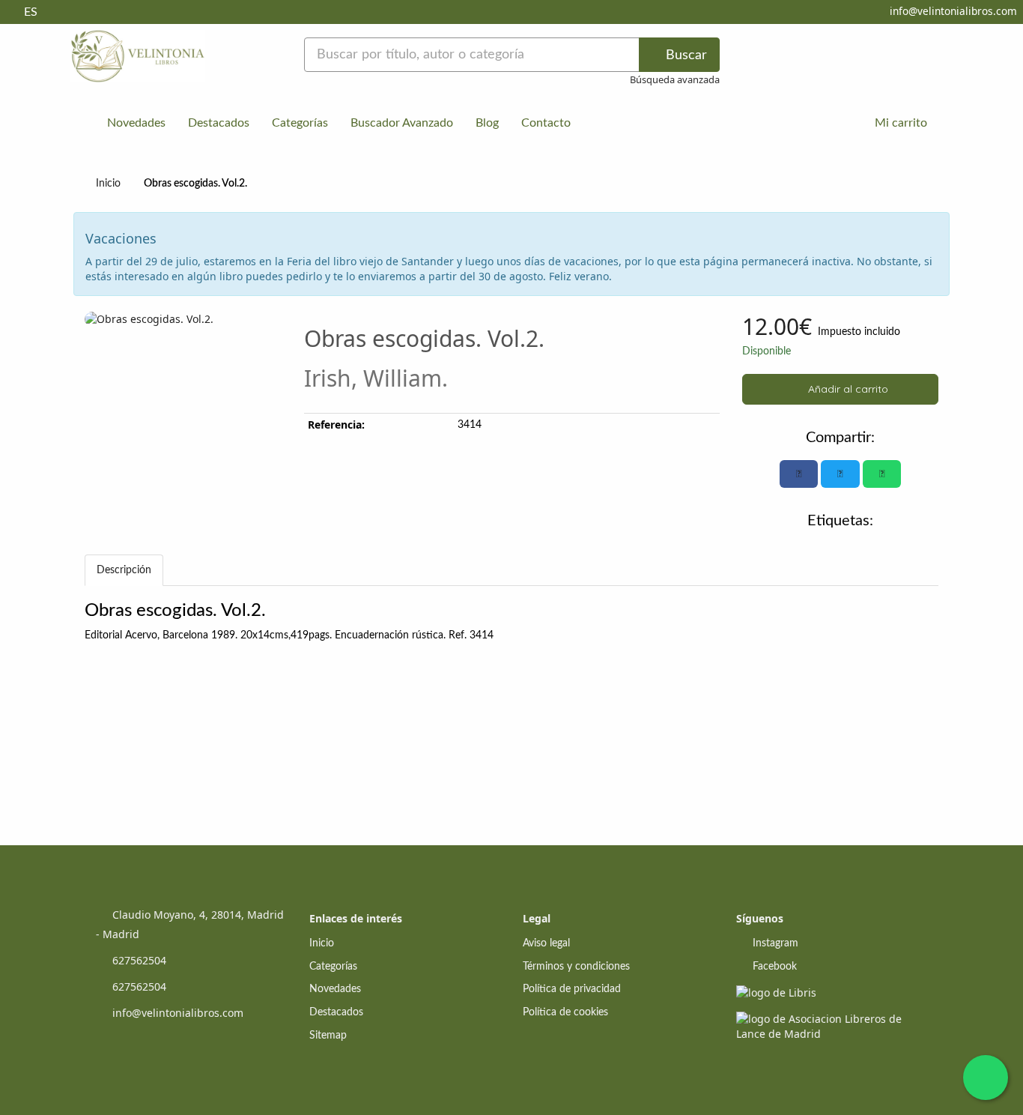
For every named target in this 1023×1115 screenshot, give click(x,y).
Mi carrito (899, 123)
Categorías (300, 123)
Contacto (546, 123)
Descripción (124, 570)
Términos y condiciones (576, 966)
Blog (487, 123)
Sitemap (328, 1035)
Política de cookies (565, 1012)
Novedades (136, 123)
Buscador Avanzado (401, 123)
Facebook (773, 966)
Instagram (774, 943)
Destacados (218, 123)
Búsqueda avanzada (675, 79)
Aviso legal (546, 943)
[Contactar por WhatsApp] (985, 1077)
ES (30, 12)
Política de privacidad (572, 989)
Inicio (108, 183)
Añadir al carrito (846, 389)
